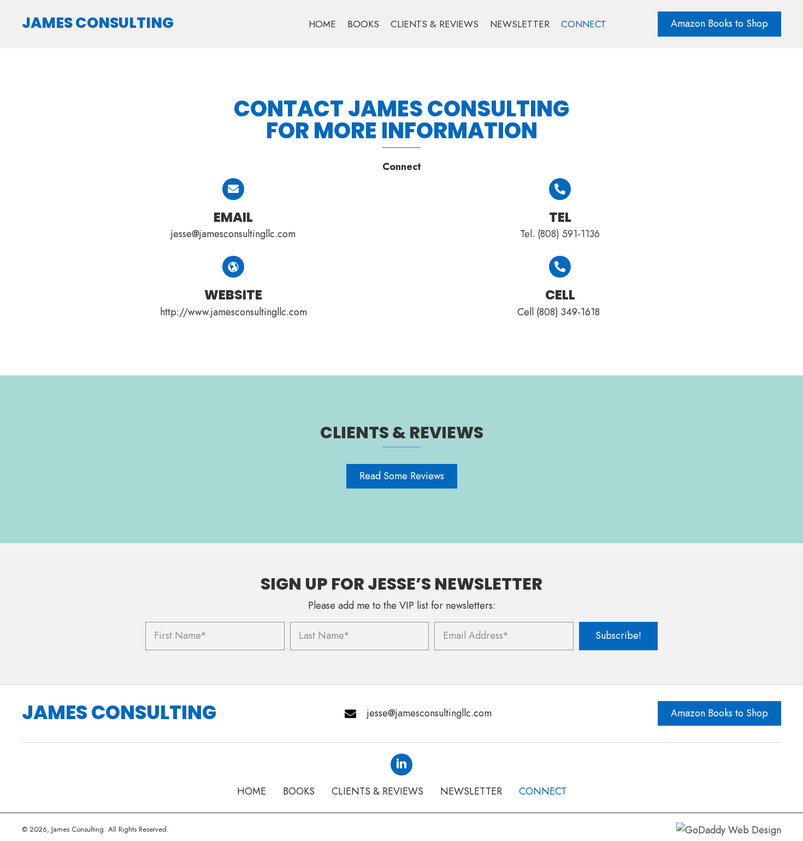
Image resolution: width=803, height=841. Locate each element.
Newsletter (471, 791)
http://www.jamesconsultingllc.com (233, 312)
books (299, 791)
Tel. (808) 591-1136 (560, 234)
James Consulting (98, 23)
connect (542, 791)
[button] (719, 24)
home (251, 791)
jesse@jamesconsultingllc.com (233, 234)
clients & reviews (377, 791)
